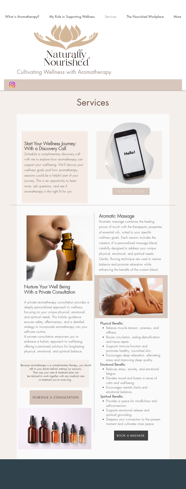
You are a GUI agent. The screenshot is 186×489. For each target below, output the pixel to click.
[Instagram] (12, 85)
